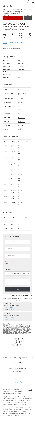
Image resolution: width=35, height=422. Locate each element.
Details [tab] (5, 42)
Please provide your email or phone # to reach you (16, 263)
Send (17, 289)
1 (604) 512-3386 (9, 317)
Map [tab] (21, 42)
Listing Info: (7, 84)
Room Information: (11, 136)
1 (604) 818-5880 (9, 307)
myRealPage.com (20, 382)
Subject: (7, 269)
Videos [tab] (16, 42)
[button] (15, 362)
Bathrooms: (7, 212)
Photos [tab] (11, 42)
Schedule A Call (27, 1)
